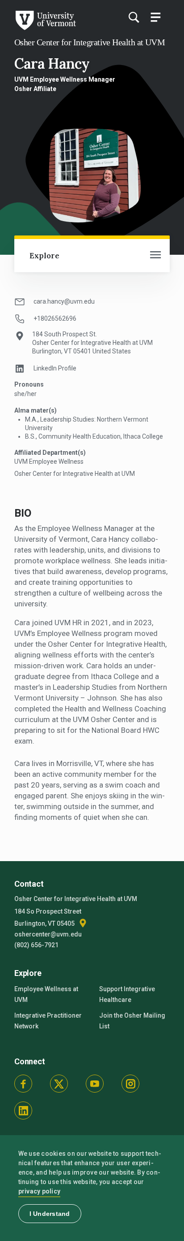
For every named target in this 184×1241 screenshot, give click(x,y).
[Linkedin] (23, 1110)
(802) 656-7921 (36, 945)
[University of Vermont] (45, 27)
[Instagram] (130, 1084)
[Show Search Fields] (133, 17)
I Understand (49, 1213)
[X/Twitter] (59, 1084)
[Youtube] (95, 1084)
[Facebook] (23, 1084)
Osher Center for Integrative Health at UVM (89, 42)
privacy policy (39, 1191)
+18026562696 (54, 318)
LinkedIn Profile (54, 368)
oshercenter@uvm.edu (48, 934)
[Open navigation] (155, 255)
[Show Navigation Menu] (155, 17)
